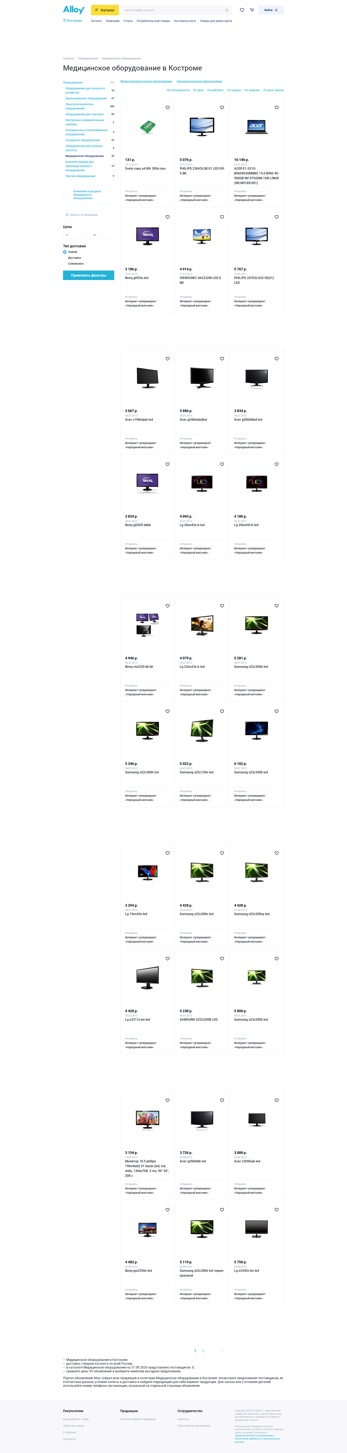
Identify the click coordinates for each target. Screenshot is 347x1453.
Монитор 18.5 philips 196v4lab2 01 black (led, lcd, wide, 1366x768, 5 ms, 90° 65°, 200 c (147, 1168)
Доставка (74, 257)
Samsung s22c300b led (251, 667)
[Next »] (221, 1351)
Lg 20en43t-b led (246, 525)
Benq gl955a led (136, 278)
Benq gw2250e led (138, 1271)
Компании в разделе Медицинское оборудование (87, 195)
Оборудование (88, 58)
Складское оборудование (89, 140)
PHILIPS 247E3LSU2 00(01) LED (254, 280)
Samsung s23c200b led (251, 1019)
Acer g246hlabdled (193, 420)
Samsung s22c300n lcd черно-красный (202, 1273)
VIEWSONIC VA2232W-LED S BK (200, 280)
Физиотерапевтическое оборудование (146, 81)
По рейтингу (215, 90)
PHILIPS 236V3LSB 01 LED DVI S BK (202, 171)
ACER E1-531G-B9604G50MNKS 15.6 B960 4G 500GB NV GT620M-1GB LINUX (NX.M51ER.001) (256, 176)
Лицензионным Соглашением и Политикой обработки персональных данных (257, 1438)
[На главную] (76, 10)
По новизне (252, 90)
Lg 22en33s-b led (192, 667)
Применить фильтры (88, 275)
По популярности (178, 90)
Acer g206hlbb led (193, 1161)
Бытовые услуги (185, 20)
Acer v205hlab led (247, 1161)
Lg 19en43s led (136, 914)
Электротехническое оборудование (89, 106)
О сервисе (69, 1432)
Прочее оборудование (89, 176)
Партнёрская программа (194, 1425)
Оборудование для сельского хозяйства (89, 90)
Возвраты (69, 1439)
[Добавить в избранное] (167, 108)
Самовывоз (76, 263)
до (94, 234)
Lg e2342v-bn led (246, 1271)
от (67, 234)
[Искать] (227, 10)
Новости (183, 1419)
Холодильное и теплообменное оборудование (89, 132)
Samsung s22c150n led (196, 772)
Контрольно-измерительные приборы (89, 122)
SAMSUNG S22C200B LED (198, 1019)
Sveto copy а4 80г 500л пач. (145, 168)
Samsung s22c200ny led (251, 914)
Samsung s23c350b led (251, 772)
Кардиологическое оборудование (199, 81)
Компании (112, 20)
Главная (68, 58)
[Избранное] (242, 9)
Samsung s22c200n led (196, 914)
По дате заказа (273, 90)
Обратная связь (73, 1425)
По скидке (234, 90)
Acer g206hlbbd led (248, 420)
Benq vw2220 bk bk (139, 667)
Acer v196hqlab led (139, 420)
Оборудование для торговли (89, 114)
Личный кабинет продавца (138, 1419)
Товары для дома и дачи (216, 20)
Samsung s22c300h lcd (142, 772)
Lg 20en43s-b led (192, 525)
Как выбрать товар (76, 1419)
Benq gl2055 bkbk (138, 525)
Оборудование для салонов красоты (89, 148)
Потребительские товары (153, 20)
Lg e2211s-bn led (137, 1019)
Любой (72, 252)
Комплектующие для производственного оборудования (89, 166)
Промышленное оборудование (89, 98)
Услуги (128, 20)
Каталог (96, 20)
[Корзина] (252, 10)
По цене (198, 90)
